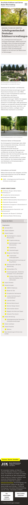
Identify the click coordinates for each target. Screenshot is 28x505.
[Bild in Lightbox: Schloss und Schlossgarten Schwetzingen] (14, 72)
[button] (14, 221)
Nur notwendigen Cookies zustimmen (6, 496)
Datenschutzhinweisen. (7, 482)
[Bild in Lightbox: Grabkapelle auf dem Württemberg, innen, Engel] (14, 126)
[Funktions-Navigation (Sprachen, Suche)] (26, 4)
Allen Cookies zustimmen (21, 494)
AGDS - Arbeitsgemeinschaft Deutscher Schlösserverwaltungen (14, 180)
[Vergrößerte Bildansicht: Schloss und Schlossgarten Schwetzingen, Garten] (14, 17)
